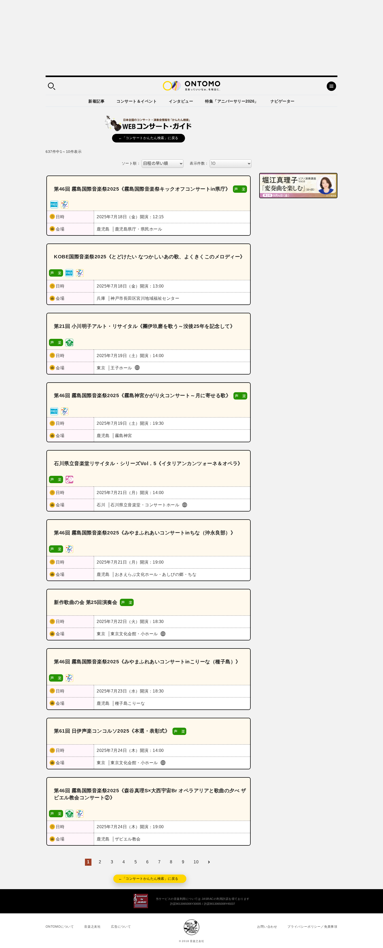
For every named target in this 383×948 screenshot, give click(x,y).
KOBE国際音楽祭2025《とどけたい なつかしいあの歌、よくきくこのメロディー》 (149, 256)
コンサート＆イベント (136, 101)
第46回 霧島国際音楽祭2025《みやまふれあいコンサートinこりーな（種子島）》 (147, 661)
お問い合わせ (267, 926)
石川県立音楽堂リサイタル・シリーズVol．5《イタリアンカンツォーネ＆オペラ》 (148, 463)
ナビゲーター (282, 101)
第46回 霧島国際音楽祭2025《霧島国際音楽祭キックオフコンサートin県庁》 (142, 189)
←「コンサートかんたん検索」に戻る (148, 138)
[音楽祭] (65, 204)
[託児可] (69, 479)
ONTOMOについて (60, 926)
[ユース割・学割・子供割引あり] (69, 342)
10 (196, 862)
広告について (121, 926)
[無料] (54, 204)
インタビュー (181, 101)
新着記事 (96, 101)
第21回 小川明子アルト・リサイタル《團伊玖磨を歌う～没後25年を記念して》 (144, 326)
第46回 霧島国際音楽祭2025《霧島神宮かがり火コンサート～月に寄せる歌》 (142, 395)
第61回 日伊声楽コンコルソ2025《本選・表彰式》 (112, 731)
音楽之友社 (92, 926)
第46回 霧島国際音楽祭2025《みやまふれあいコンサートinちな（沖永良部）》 (145, 532)
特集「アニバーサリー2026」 (231, 101)
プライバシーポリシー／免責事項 (312, 926)
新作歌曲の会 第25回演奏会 (85, 602)
